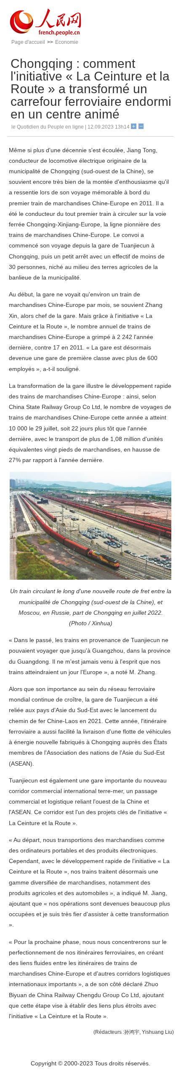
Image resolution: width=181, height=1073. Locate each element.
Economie (66, 42)
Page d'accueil (28, 42)
